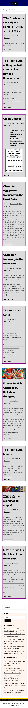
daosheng (7, 38)
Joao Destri (7, 690)
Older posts (7, 607)
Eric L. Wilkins (8, 661)
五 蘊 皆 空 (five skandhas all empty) (12, 501)
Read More (8, 49)
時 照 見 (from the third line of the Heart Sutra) (13, 554)
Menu (14, 3)
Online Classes (12, 118)
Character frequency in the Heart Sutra (13, 259)
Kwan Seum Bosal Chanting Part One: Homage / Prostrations (14, 663)
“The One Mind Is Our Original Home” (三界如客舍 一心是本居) (14, 685)
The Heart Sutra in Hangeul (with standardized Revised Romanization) (13, 69)
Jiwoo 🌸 (6, 683)
